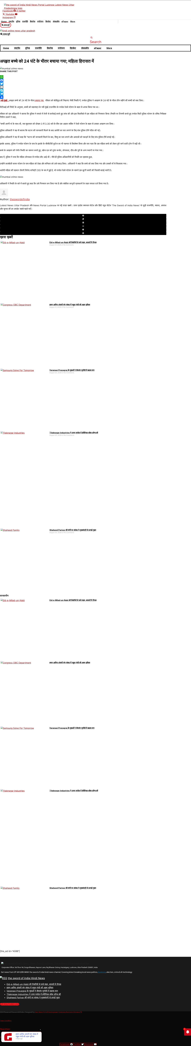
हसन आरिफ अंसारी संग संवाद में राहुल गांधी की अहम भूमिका (70, 305)
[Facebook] (83, 80)
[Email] (83, 87)
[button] (95, 40)
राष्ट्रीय (11, 21)
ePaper (64, 21)
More (72, 21)
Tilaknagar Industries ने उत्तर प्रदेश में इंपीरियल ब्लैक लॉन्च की (74, 433)
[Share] (83, 97)
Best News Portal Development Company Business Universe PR (58, 1012)
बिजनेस (32, 21)
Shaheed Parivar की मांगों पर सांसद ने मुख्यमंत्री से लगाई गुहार (73, 530)
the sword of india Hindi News (26, 978)
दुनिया (18, 21)
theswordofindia (20, 199)
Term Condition (6, 1021)
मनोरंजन (40, 21)
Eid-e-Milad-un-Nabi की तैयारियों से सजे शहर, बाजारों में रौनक (73, 242)
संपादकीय (56, 21)
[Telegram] (83, 93)
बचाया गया (39, 100)
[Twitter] (83, 83)
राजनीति (25, 21)
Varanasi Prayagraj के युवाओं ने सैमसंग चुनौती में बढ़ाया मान (72, 370)
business (102, 972)
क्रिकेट (48, 21)
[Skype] (83, 90)
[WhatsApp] (83, 77)
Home (4, 21)
